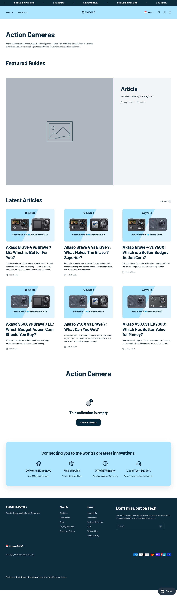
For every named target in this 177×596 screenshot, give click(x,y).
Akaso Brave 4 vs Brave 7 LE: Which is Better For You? (28, 252)
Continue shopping (88, 422)
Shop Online (65, 517)
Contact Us (92, 513)
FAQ (89, 526)
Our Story (64, 513)
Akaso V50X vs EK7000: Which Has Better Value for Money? (144, 329)
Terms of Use (92, 531)
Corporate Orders (67, 531)
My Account (92, 517)
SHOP (8, 12)
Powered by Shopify (26, 555)
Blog (62, 522)
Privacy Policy (93, 535)
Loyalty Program (67, 526)
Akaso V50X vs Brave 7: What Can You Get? (85, 326)
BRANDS (21, 12)
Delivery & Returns (95, 522)
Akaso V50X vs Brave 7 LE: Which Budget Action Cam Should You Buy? (30, 329)
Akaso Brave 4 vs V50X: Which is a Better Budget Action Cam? (145, 252)
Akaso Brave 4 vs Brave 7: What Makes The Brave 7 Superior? (87, 252)
